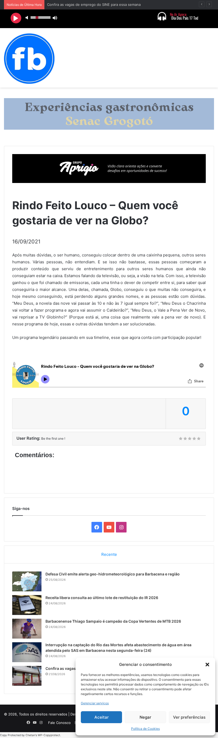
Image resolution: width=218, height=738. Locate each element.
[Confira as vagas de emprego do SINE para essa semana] (26, 676)
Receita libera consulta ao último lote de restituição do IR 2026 (101, 597)
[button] (207, 664)
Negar (145, 717)
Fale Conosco (59, 722)
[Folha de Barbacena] (29, 58)
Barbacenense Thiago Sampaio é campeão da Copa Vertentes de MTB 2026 (113, 621)
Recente (109, 554)
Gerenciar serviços (95, 703)
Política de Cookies (145, 729)
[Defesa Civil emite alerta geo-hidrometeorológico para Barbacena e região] (26, 581)
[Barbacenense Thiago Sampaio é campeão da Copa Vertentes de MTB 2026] (26, 629)
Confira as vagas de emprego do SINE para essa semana (94, 4)
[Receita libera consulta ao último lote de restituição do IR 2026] (26, 605)
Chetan (30, 735)
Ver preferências (189, 717)
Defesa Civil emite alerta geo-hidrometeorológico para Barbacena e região (112, 574)
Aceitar (101, 717)
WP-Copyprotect (49, 735)
